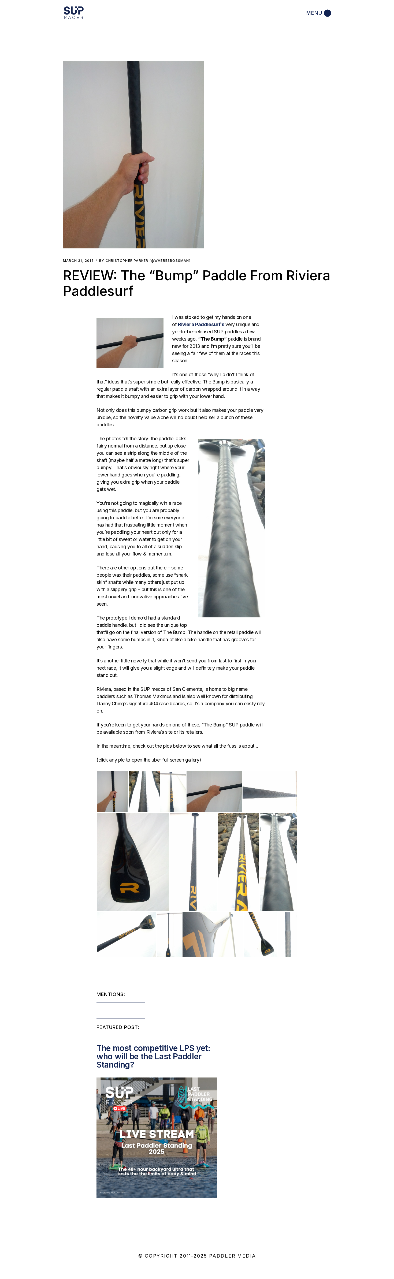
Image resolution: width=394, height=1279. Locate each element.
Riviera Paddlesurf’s (201, 324)
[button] (133, 154)
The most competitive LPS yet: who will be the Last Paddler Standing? (153, 1056)
